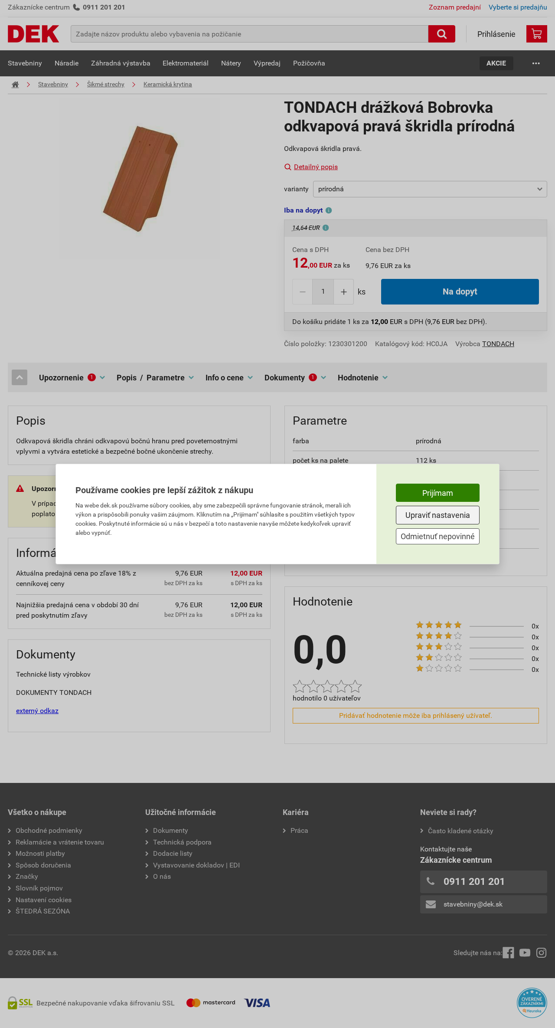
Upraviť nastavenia (437, 515)
